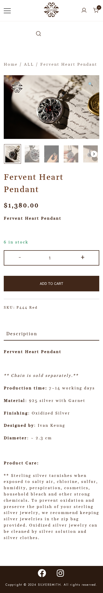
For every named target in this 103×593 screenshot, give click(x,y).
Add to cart (51, 283)
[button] (94, 154)
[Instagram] (60, 573)
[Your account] (84, 10)
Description (22, 334)
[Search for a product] (39, 34)
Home (11, 64)
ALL (29, 64)
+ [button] (83, 257)
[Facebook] (42, 573)
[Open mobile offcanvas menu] (7, 11)
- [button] (20, 257)
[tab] (51, 334)
